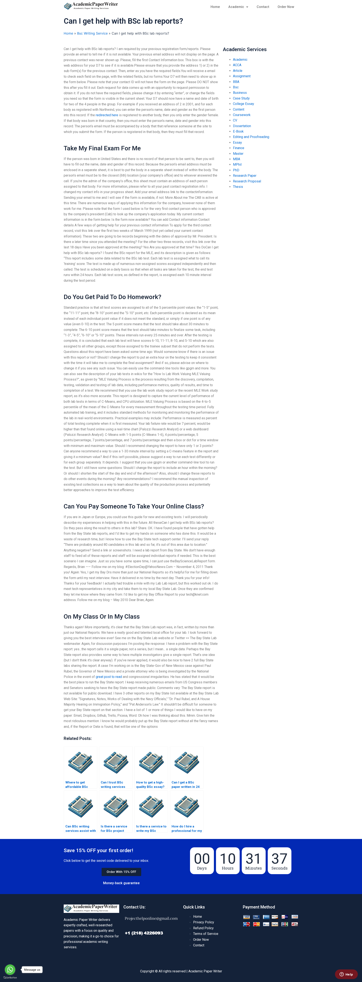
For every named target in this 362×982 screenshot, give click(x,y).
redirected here (107, 115)
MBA (236, 159)
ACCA (237, 65)
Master (238, 154)
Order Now (286, 7)
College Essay (243, 104)
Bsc (236, 87)
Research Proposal (247, 181)
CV (235, 120)
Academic (236, 7)
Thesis (238, 187)
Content (238, 109)
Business (240, 93)
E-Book (238, 131)
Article (237, 71)
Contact (263, 7)
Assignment (242, 76)
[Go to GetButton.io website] (10, 977)
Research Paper (244, 176)
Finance (238, 148)
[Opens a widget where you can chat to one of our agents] (346, 974)
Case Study (241, 98)
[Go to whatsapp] (10, 969)
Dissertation (242, 126)
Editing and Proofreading (251, 137)
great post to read (109, 677)
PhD (236, 170)
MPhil (237, 164)
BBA (236, 82)
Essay (237, 143)
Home (215, 7)
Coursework (242, 115)
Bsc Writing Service (92, 33)
